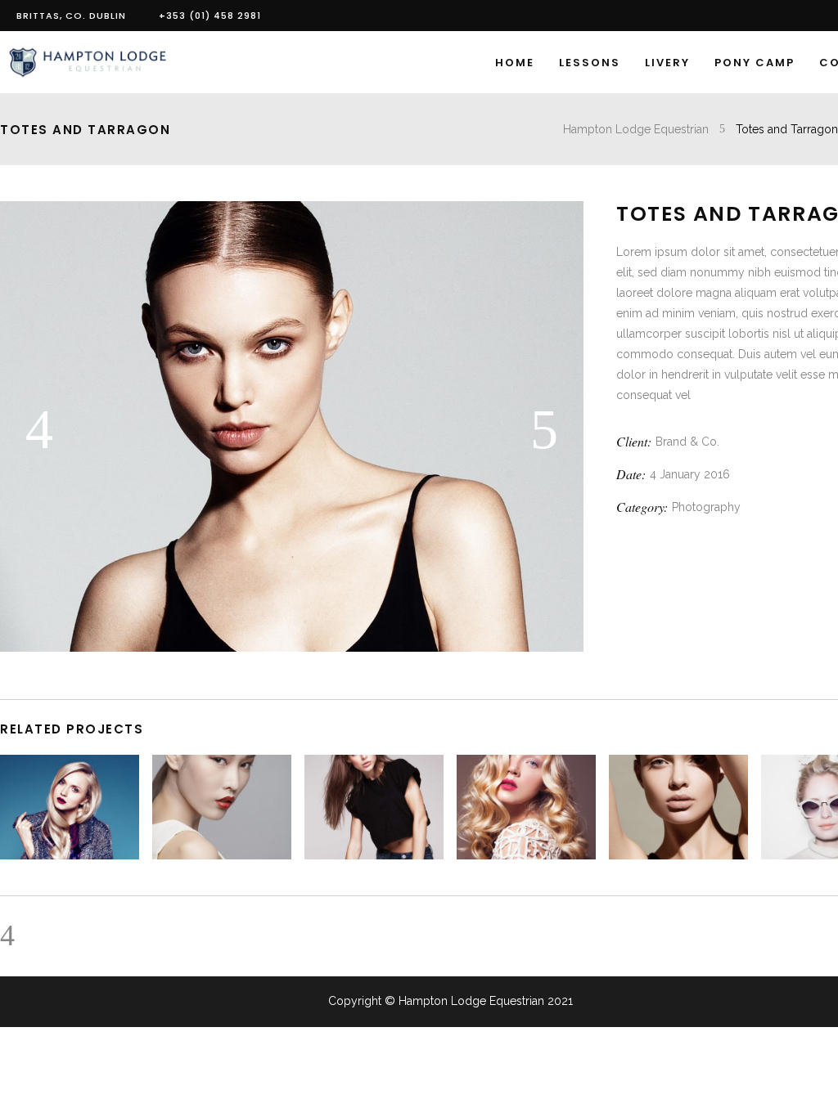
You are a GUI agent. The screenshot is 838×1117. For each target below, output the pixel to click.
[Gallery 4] (291, 647)
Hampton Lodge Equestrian (636, 129)
